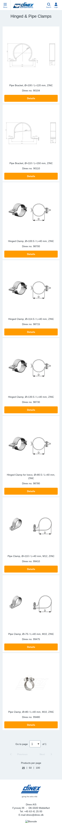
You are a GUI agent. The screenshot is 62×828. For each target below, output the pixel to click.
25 (23, 767)
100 (38, 767)
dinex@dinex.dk (35, 814)
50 (30, 767)
